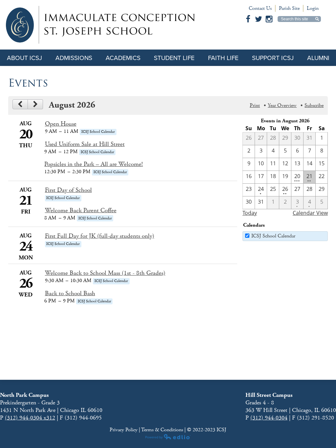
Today (249, 212)
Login (313, 8)
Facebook (248, 19)
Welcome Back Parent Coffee (80, 210)
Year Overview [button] (282, 105)
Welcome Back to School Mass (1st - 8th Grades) (105, 273)
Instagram (269, 19)
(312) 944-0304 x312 (30, 417)
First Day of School (68, 190)
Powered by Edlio (168, 436)
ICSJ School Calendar (273, 236)
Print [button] (255, 105)
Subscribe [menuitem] (314, 105)
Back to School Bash (70, 293)
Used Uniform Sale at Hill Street (85, 144)
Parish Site (289, 8)
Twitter (258, 19)
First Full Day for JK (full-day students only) (99, 236)
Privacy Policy (124, 429)
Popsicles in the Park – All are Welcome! (93, 164)
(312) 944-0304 (268, 417)
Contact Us (260, 8)
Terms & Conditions (162, 429)
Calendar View (310, 212)
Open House (60, 124)
